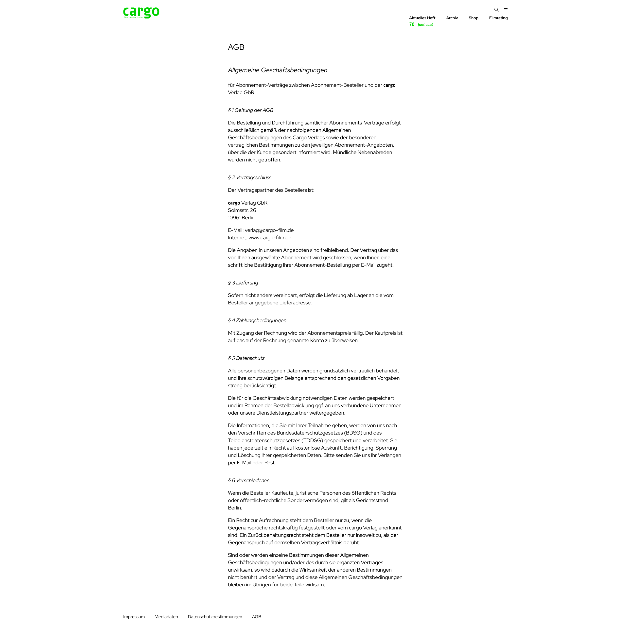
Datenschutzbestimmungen (215, 617)
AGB (256, 617)
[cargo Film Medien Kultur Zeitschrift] (141, 17)
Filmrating (498, 17)
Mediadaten (166, 617)
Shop (473, 17)
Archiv (452, 17)
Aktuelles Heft (422, 21)
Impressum (134, 617)
